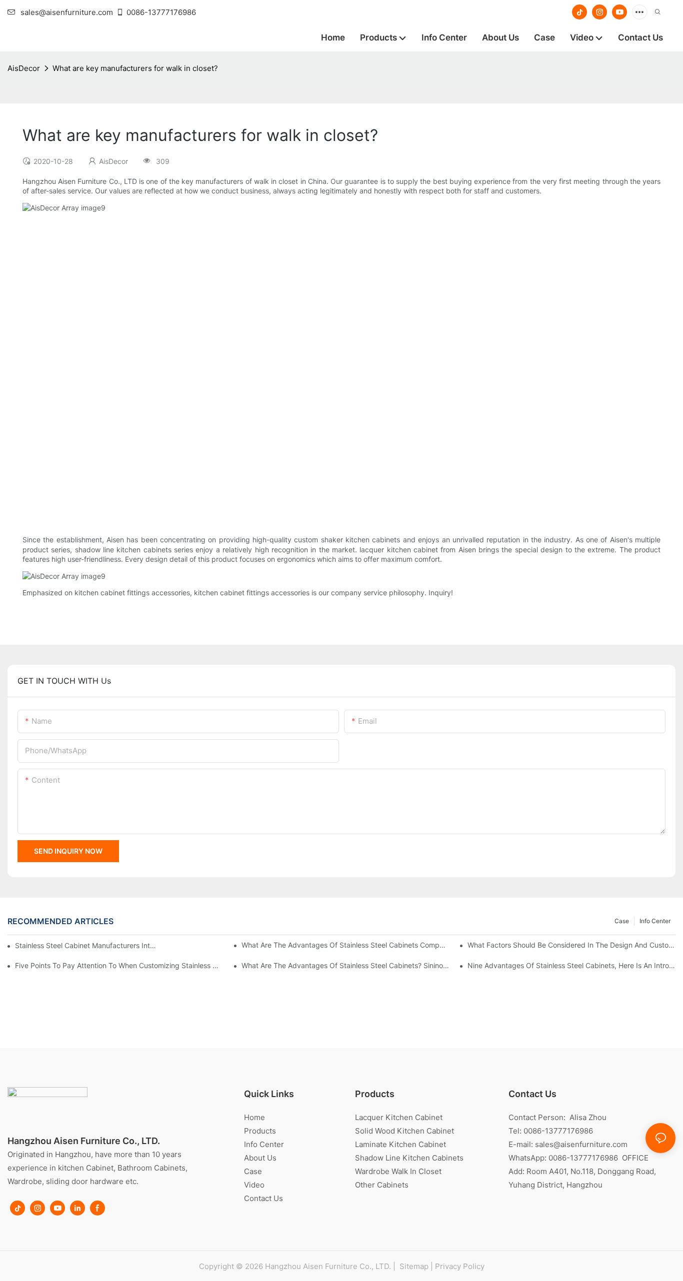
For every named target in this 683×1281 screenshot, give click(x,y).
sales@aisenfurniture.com (66, 12)
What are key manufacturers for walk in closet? (135, 68)
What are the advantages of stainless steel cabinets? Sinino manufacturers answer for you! (346, 965)
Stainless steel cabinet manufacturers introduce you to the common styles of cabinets (85, 945)
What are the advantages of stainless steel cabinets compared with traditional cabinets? (346, 945)
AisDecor (24, 68)
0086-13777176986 (161, 12)
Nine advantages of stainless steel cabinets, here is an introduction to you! (572, 965)
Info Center (655, 921)
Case (621, 921)
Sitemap (413, 1266)
